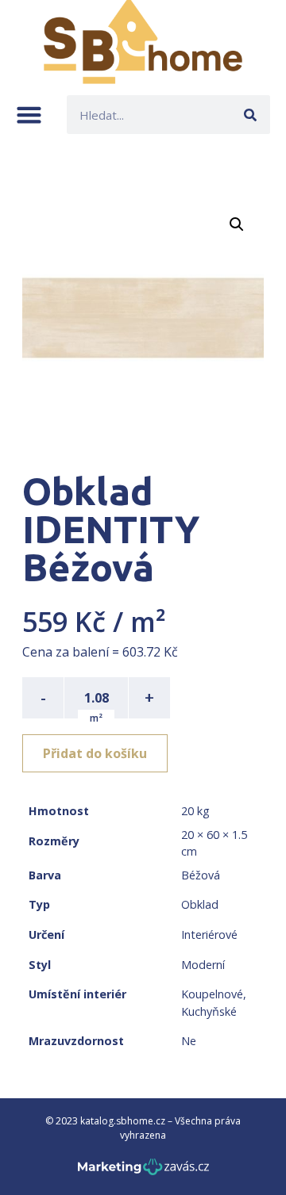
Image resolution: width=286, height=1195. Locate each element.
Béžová (200, 875)
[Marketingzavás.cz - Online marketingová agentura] (143, 1171)
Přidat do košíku (95, 753)
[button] (29, 114)
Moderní (203, 964)
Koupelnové (212, 994)
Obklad (199, 904)
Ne (188, 1040)
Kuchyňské (209, 1011)
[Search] (250, 114)
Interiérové (209, 934)
